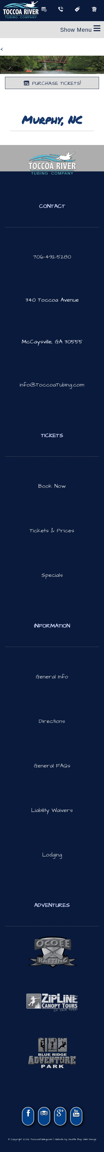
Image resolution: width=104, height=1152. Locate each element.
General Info (52, 677)
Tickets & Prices (52, 531)
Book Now (52, 486)
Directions (52, 721)
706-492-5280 (52, 257)
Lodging (52, 855)
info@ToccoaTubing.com (52, 385)
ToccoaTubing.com (41, 1139)
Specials (52, 575)
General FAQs (52, 766)
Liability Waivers (52, 810)
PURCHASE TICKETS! (56, 83)
